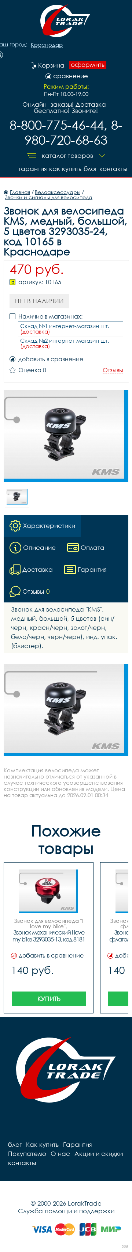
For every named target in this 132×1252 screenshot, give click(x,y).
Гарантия (33, 168)
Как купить (65, 168)
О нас (60, 1153)
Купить (48, 998)
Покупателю (27, 1153)
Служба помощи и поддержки (66, 1211)
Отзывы (113, 370)
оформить (87, 64)
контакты (113, 168)
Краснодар (47, 45)
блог (90, 168)
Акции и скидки (98, 1153)
